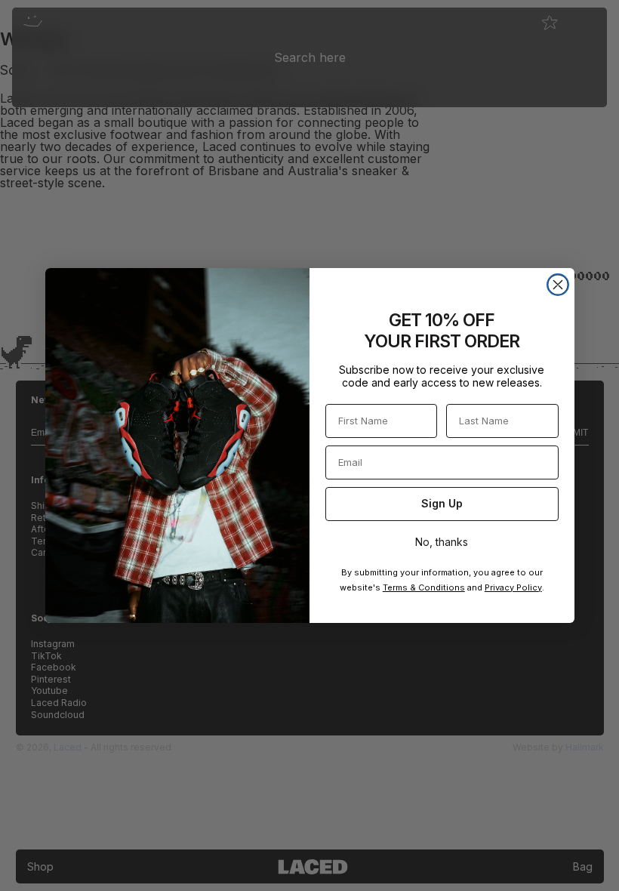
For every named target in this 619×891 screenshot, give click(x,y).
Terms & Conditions (424, 587)
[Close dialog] (557, 284)
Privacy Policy (513, 587)
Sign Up (442, 503)
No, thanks (441, 541)
